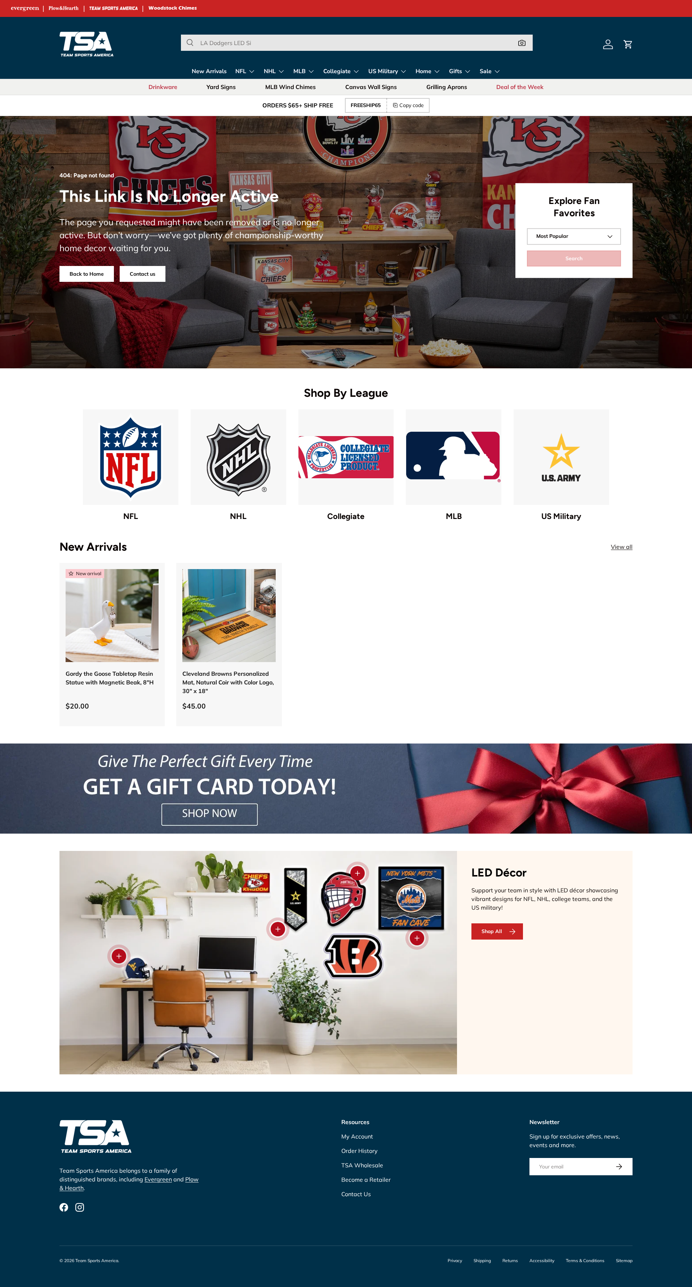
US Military (383, 71)
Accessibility (541, 1260)
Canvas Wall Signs (371, 86)
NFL (240, 71)
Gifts (455, 71)
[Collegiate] (346, 457)
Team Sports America (96, 1260)
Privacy (455, 1260)
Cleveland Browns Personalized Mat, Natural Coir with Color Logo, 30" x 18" (228, 682)
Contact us (142, 274)
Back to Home (87, 274)
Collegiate (337, 71)
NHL (270, 71)
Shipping (482, 1260)
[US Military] (561, 457)
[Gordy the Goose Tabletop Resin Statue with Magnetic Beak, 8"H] (112, 615)
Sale (486, 71)
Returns (510, 1260)
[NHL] (238, 457)
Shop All (492, 931)
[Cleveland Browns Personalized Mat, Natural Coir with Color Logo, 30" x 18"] (228, 615)
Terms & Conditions (585, 1260)
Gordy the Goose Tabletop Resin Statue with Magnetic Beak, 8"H (110, 678)
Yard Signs (221, 86)
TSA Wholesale (362, 1165)
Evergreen (158, 1179)
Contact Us (356, 1194)
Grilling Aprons (446, 86)
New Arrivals (209, 71)
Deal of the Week (520, 86)
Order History (359, 1150)
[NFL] (130, 457)
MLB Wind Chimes (290, 86)
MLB (299, 71)
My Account (357, 1136)
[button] (628, 44)
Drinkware (162, 86)
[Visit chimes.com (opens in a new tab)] (172, 8)
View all (622, 546)
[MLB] (453, 457)
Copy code (411, 105)
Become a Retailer (366, 1179)
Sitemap (624, 1260)
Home (423, 71)
